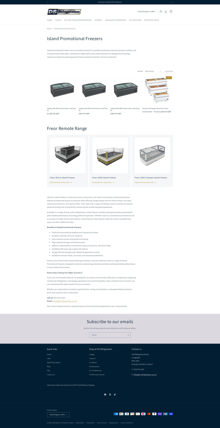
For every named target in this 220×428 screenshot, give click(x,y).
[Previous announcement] (47, 2)
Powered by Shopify (68, 423)
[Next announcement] (172, 2)
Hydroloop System (54, 362)
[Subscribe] (128, 335)
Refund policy (80, 423)
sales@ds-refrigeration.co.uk (65, 301)
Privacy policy (90, 423)
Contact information (127, 423)
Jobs (49, 358)
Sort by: (140, 71)
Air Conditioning (95, 370)
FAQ (48, 370)
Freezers (92, 358)
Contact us (51, 375)
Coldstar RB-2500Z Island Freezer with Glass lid (61, 109)
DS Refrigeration (57, 423)
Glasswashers (94, 366)
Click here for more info (59, 182)
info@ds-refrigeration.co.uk (145, 374)
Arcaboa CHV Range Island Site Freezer (155, 108)
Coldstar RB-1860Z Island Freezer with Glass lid (125, 109)
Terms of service (102, 423)
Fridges (92, 354)
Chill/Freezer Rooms (96, 375)
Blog (48, 366)
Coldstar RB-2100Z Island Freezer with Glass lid (93, 109)
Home (49, 29)
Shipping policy (113, 423)
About (49, 354)
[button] (160, 11)
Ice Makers (93, 362)
